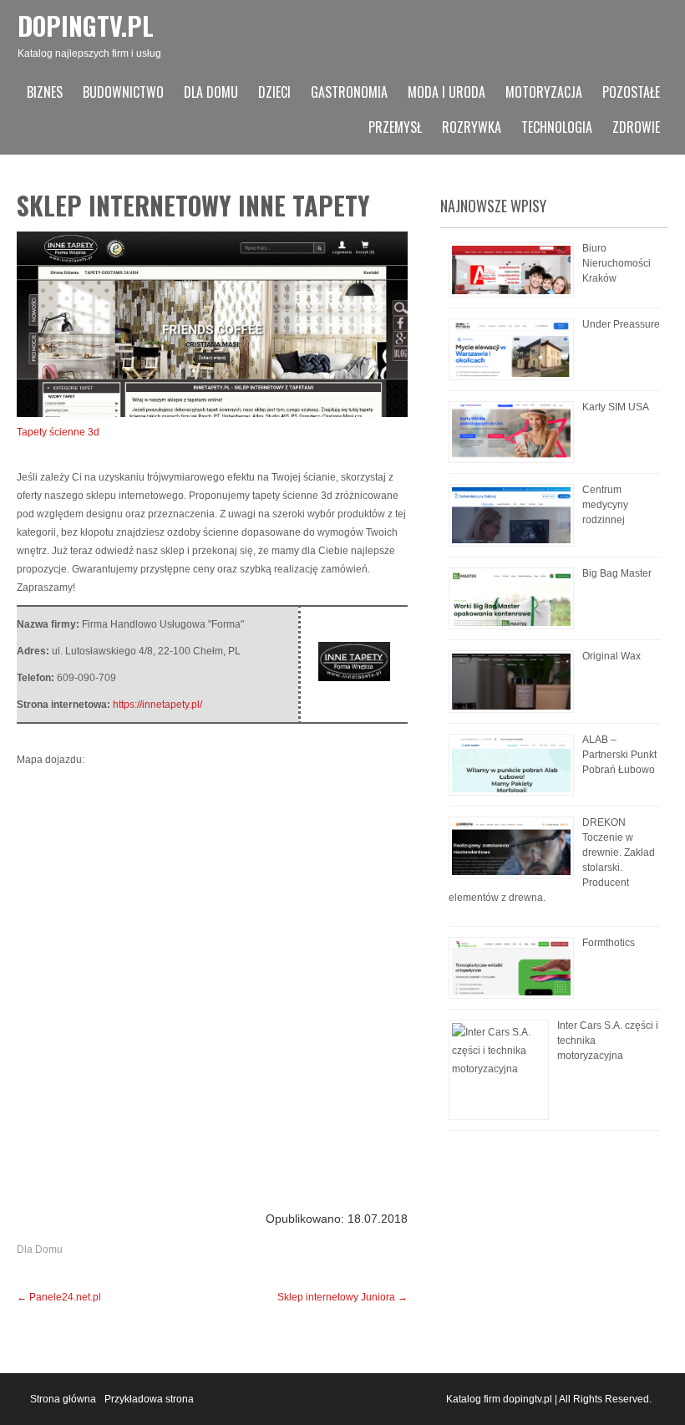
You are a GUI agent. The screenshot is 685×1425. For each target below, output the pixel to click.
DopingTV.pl (86, 25)
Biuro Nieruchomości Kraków (616, 263)
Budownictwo (123, 92)
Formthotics (608, 943)
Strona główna (63, 1399)
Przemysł (395, 127)
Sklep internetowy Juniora (342, 1297)
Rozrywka (471, 127)
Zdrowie (636, 127)
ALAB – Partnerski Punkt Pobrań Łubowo (619, 755)
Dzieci (274, 92)
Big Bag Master (617, 573)
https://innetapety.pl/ (157, 704)
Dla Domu (211, 92)
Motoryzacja (543, 92)
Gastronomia (349, 92)
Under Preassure (621, 324)
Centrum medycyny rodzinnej (605, 505)
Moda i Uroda (446, 92)
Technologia (556, 127)
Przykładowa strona (149, 1399)
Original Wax (611, 656)
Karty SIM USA (615, 407)
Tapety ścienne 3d (58, 432)
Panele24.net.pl (59, 1297)
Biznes (45, 92)
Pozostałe (631, 92)
